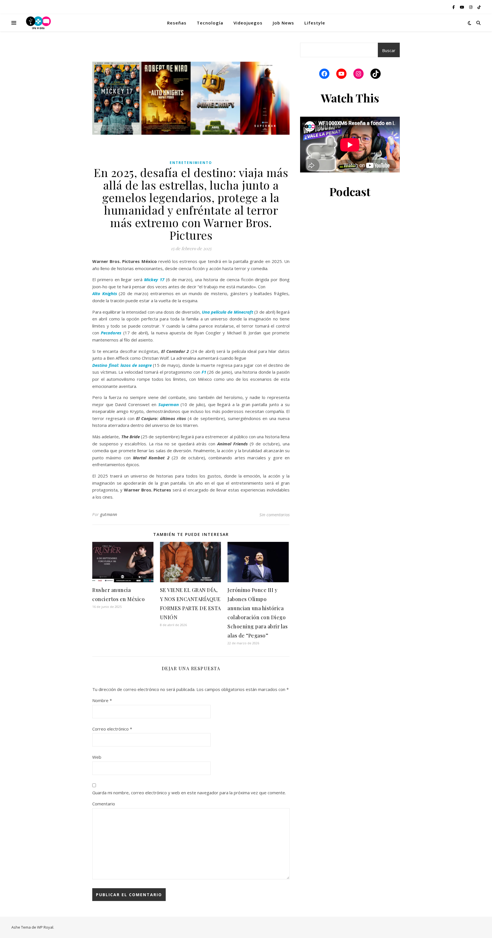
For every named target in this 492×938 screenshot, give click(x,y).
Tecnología (210, 23)
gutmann (108, 514)
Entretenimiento (191, 162)
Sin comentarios (274, 514)
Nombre (102, 700)
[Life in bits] (38, 22)
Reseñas (176, 23)
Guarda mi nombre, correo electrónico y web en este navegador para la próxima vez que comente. (189, 792)
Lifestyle (314, 23)
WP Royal (45, 927)
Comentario (103, 804)
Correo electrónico (112, 729)
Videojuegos (248, 23)
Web (96, 757)
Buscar (388, 50)
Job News (283, 23)
